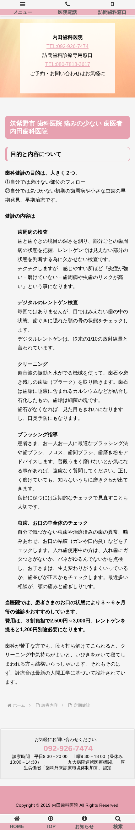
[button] (121, 811)
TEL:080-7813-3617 (67, 64)
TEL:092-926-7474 (67, 46)
